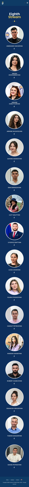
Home (7, 479)
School (17, 479)
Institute (12, 479)
